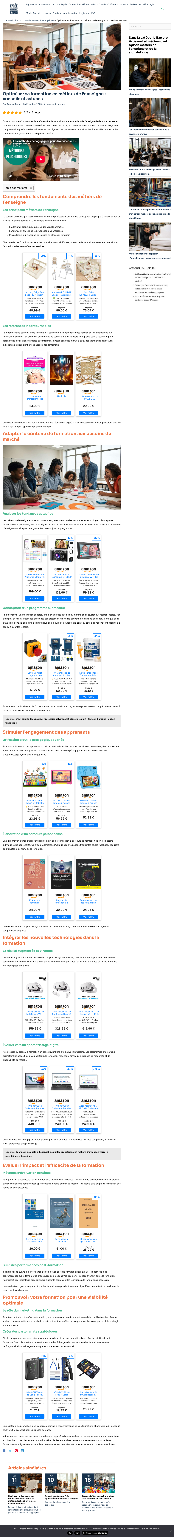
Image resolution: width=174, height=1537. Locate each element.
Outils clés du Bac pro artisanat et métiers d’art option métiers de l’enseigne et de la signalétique (150, 214)
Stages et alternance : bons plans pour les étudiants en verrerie (98, 1497)
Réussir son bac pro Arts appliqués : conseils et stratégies (61, 1497)
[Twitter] (10, 1450)
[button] (162, 9)
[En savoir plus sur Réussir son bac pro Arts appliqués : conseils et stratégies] (61, 1482)
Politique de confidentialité (95, 1533)
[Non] (170, 1531)
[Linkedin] (22, 1450)
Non (77, 1533)
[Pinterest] (16, 1450)
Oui (70, 1533)
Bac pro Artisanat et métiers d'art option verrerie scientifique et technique (96, 1505)
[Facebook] (4, 1450)
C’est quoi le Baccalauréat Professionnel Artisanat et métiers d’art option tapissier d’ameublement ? (22, 1500)
